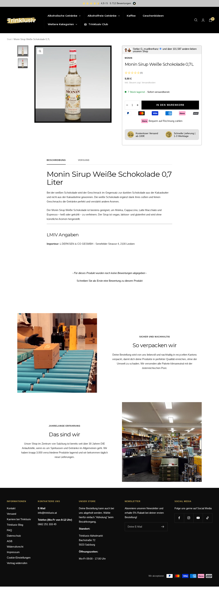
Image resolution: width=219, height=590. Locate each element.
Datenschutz (14, 535)
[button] (109, 280)
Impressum (13, 552)
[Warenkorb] (210, 20)
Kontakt (11, 508)
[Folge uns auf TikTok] (207, 518)
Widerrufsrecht (15, 546)
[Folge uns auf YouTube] (198, 518)
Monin (128, 58)
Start (9, 39)
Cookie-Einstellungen (18, 557)
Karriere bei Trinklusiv (19, 519)
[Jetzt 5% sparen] (162, 526)
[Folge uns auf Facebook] (179, 518)
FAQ (9, 530)
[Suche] (195, 20)
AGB (9, 541)
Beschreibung (56, 160)
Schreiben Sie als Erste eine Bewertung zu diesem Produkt (110, 280)
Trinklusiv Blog (15, 524)
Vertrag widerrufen (17, 563)
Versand (83, 160)
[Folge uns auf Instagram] (188, 518)
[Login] (203, 20)
